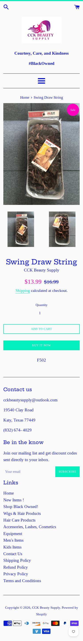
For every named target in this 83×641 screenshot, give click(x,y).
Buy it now (41, 345)
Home (8, 493)
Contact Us (12, 553)
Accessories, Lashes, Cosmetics (29, 526)
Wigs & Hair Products (22, 513)
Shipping (22, 290)
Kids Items (12, 547)
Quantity (42, 305)
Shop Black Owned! (20, 506)
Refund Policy (15, 567)
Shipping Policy (17, 560)
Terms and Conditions (22, 580)
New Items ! (13, 500)
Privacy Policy (15, 574)
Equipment (12, 533)
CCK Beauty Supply (46, 607)
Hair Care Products (19, 520)
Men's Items (13, 540)
